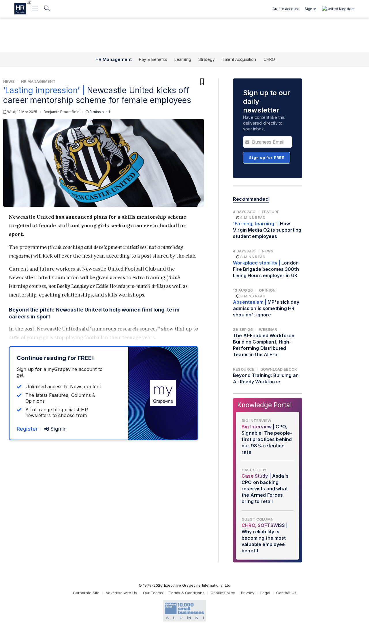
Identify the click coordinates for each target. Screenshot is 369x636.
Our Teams (153, 592)
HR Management (113, 59)
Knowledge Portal (264, 405)
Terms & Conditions (186, 592)
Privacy (247, 592)
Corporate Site (86, 592)
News (9, 81)
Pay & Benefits (153, 59)
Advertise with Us (121, 592)
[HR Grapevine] (20, 8)
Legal (265, 592)
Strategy (206, 59)
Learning (182, 59)
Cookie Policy (222, 592)
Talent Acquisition (239, 59)
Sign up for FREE (266, 157)
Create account (285, 9)
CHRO (269, 59)
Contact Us (286, 592)
